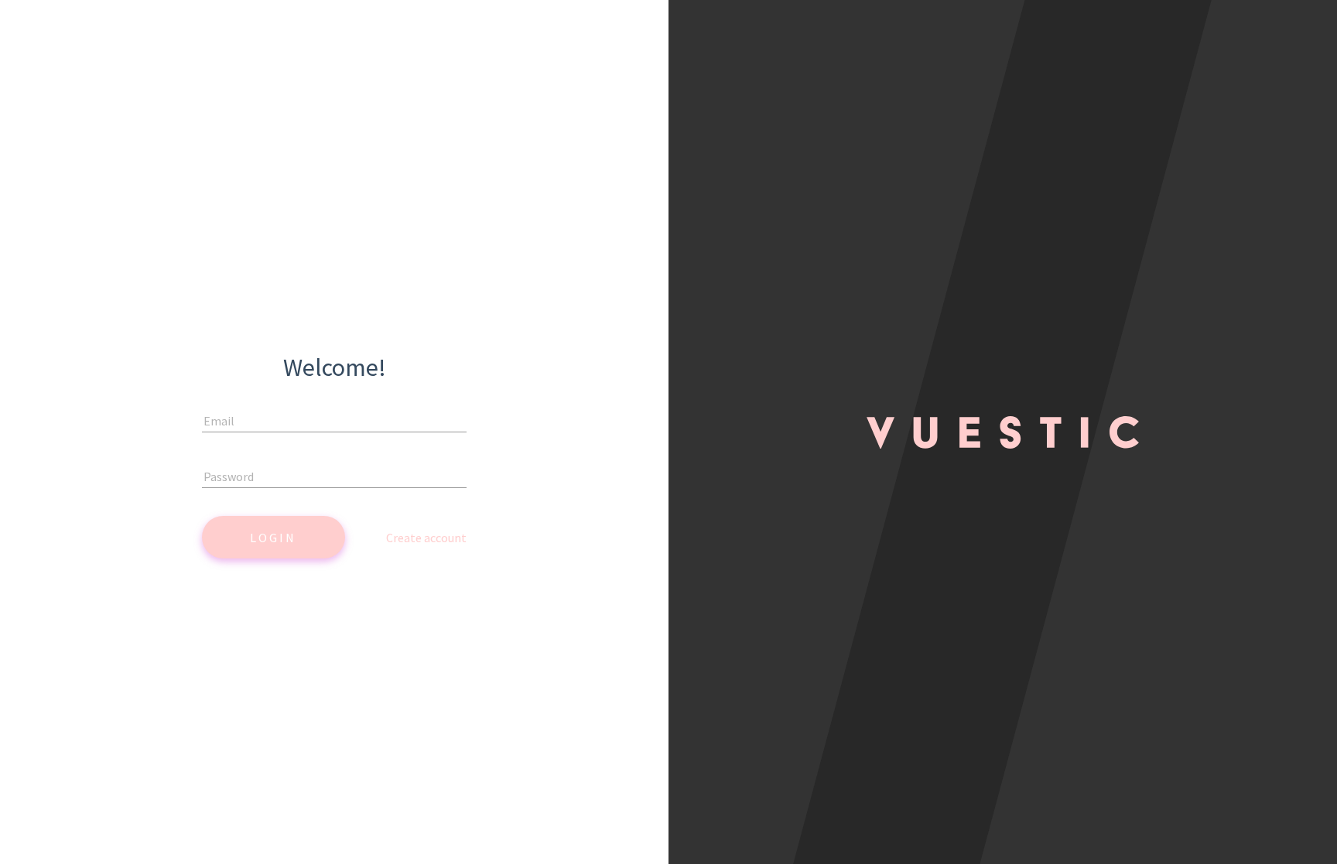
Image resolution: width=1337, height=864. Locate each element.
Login (273, 537)
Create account (426, 537)
